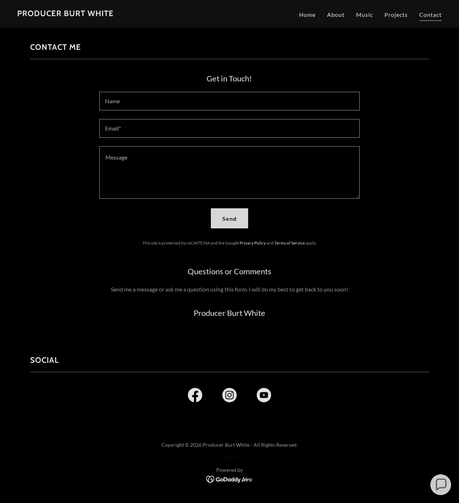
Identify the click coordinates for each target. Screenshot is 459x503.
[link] (65, 13)
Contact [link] (430, 14)
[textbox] (229, 101)
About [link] (336, 14)
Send (229, 218)
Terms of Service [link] (289, 243)
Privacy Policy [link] (253, 243)
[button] (440, 484)
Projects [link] (396, 14)
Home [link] (307, 14)
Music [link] (364, 14)
